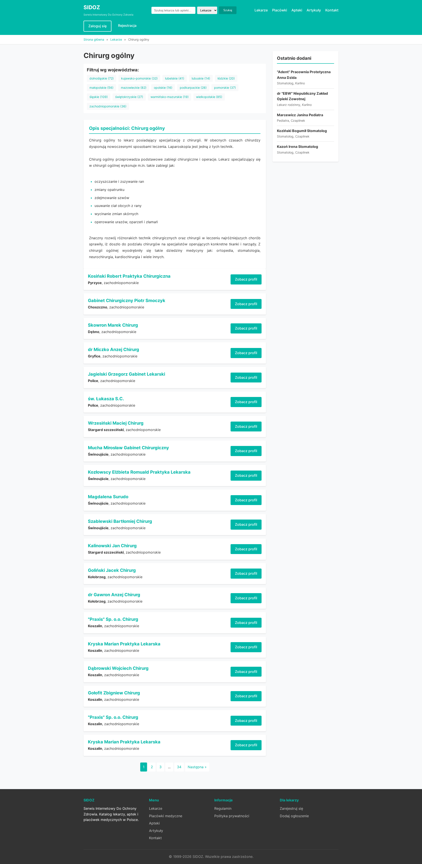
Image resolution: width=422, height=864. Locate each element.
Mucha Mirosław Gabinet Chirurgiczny (128, 447)
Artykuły (314, 10)
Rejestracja (127, 25)
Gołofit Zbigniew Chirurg (114, 693)
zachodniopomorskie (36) (107, 106)
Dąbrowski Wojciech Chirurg (118, 668)
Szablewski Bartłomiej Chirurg (120, 521)
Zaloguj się (97, 26)
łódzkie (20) (226, 78)
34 (179, 767)
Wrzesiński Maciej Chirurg (116, 423)
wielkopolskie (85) (209, 97)
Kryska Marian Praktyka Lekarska (124, 644)
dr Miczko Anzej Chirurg (113, 349)
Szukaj (227, 10)
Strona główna (94, 39)
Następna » (197, 767)
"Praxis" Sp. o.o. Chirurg (113, 619)
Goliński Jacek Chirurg (112, 570)
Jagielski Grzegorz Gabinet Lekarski (126, 374)
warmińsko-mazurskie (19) (170, 97)
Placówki (279, 10)
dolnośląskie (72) (101, 78)
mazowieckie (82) (133, 87)
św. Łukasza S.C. (106, 398)
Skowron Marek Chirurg (113, 325)
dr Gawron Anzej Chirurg (114, 594)
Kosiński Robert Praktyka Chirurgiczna (129, 276)
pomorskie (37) (225, 87)
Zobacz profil (246, 279)
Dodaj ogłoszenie (294, 816)
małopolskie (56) (101, 87)
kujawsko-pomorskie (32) (139, 78)
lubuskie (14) (201, 78)
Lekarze (261, 10)
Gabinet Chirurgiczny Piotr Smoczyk (126, 300)
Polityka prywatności (231, 816)
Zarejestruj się (291, 808)
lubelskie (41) (174, 78)
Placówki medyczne (165, 816)
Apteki (296, 10)
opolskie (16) (163, 87)
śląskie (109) (98, 97)
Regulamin (222, 808)
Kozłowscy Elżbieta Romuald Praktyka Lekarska (139, 472)
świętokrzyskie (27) (129, 97)
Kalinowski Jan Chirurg (112, 545)
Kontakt (331, 10)
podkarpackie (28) (193, 87)
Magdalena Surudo (108, 496)
